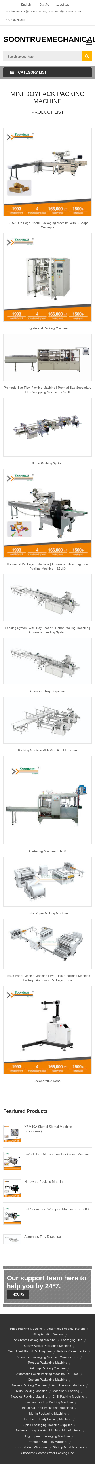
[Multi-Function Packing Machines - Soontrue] (47, 720)
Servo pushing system (47, 463)
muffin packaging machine (47, 1413)
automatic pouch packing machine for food (47, 1374)
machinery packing (66, 1391)
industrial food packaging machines (47, 1407)
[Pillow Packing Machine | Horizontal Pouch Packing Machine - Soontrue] (47, 513)
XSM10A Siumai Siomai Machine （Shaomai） (48, 1129)
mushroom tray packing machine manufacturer (47, 1430)
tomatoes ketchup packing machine (47, 1402)
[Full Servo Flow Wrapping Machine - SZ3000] (12, 1215)
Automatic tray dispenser (48, 691)
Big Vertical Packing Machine (47, 328)
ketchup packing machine (47, 1368)
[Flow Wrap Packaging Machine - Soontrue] (47, 171)
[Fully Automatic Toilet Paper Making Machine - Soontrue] (47, 881)
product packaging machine (47, 1362)
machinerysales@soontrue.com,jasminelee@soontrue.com (43, 11)
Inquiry (18, 1294)
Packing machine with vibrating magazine (47, 750)
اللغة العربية (63, 4)
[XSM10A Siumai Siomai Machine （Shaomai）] (12, 1133)
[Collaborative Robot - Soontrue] (47, 1029)
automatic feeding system (66, 1328)
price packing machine (26, 1328)
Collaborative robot (47, 1081)
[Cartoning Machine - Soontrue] (47, 799)
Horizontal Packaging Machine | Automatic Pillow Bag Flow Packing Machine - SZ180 (47, 566)
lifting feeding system (48, 1334)
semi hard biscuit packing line (30, 1351)
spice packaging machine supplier (47, 1425)
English (26, 4)
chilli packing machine (68, 1396)
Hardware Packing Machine (44, 1181)
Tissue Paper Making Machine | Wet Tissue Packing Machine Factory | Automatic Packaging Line (47, 978)
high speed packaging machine (47, 1436)
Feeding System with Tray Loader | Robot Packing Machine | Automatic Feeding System (47, 630)
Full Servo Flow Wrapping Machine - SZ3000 (56, 1209)
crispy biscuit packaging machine (47, 1345)
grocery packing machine (29, 1385)
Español (44, 4)
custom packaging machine (47, 1379)
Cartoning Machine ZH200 (47, 851)
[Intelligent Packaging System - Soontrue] (47, 427)
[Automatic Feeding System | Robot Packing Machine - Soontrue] (47, 597)
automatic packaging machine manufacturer (47, 1357)
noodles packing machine (29, 1396)
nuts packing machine (31, 1391)
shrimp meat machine (68, 1447)
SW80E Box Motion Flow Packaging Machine (57, 1154)
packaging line (71, 1340)
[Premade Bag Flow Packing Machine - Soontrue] (47, 357)
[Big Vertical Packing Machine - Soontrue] (47, 277)
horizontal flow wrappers (29, 1447)
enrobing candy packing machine (47, 1419)
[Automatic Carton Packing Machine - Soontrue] (47, 661)
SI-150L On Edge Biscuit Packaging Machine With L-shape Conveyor (47, 225)
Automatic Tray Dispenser (43, 1236)
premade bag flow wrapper (47, 1441)
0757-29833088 (15, 20)
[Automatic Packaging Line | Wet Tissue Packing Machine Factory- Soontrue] (47, 943)
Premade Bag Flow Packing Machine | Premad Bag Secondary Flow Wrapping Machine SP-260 (47, 390)
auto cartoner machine (68, 1385)
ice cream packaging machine (34, 1340)
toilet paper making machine (47, 913)
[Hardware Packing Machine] (12, 1188)
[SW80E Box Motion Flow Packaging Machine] (12, 1160)
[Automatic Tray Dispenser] (12, 1239)
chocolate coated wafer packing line (47, 1453)
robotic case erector (72, 1351)
